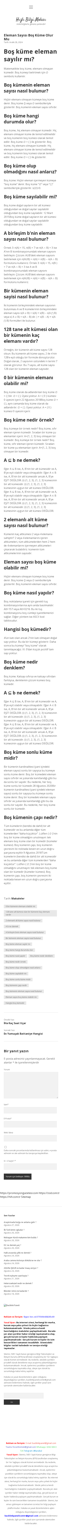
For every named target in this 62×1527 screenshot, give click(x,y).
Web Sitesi (8, 1132)
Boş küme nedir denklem (41, 956)
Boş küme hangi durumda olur (19, 950)
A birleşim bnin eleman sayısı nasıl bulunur (25, 932)
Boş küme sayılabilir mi (16, 973)
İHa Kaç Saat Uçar (15, 1023)
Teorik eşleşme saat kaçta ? (16, 1275)
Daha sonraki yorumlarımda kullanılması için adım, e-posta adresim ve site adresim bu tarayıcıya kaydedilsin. (30, 1152)
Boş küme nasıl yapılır (15, 956)
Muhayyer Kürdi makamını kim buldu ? (21, 1237)
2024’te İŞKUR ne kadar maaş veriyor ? (21, 1268)
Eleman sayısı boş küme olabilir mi (21, 997)
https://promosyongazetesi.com (19, 1193)
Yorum (7, 1069)
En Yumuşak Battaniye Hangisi (23, 1033)
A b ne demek (12, 926)
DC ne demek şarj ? (12, 1245)
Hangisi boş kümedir (15, 1003)
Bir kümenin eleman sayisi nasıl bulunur (23, 938)
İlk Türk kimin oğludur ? (14, 1230)
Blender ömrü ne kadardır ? (16, 1291)
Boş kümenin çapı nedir (16, 985)
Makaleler (17, 898)
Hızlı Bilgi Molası (31, 20)
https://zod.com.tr (49, 1193)
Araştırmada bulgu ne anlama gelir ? (20, 1222)
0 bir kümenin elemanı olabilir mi (20, 906)
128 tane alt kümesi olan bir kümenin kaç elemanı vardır (28, 913)
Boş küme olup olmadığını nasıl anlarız (23, 967)
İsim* (6, 1104)
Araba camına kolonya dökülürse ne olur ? (23, 1260)
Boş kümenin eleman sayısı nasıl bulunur (24, 991)
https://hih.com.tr (10, 1197)
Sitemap (26, 1197)
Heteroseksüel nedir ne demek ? (18, 1283)
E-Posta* (8, 1118)
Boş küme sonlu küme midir (18, 979)
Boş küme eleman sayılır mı (18, 944)
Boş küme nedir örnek (16, 961)
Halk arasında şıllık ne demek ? (17, 1252)
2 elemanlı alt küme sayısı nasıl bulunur (23, 920)
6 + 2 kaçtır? (10, 1161)
